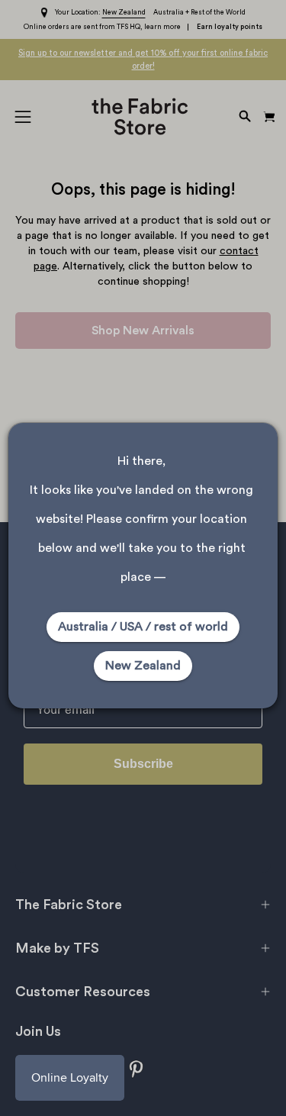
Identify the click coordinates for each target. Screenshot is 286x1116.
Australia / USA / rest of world (143, 627)
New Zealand (143, 666)
